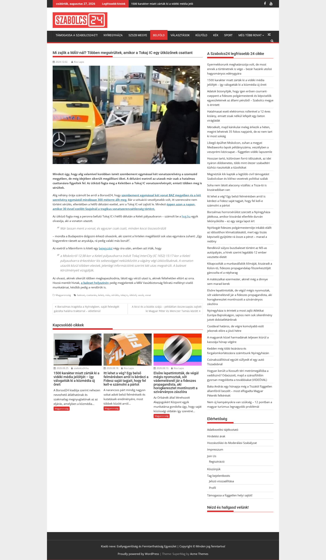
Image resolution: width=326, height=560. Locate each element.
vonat (148, 295)
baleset (81, 295)
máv (107, 295)
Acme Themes (199, 554)
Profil (212, 488)
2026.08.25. (62, 368)
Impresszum (215, 449)
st (111, 248)
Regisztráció (217, 461)
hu (189, 216)
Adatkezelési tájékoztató (222, 429)
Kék (215, 35)
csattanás (91, 295)
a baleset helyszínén (95, 283)
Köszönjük (214, 469)
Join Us (211, 456)
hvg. (184, 216)
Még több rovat (250, 35)
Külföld (201, 35)
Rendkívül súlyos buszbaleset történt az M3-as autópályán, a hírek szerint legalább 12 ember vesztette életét (237, 252)
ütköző (132, 295)
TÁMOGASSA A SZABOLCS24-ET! (77, 35)
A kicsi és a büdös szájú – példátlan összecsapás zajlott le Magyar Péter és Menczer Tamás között (166, 309)
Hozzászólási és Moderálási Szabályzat (232, 443)
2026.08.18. (112, 368)
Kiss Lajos (79, 61)
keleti (101, 295)
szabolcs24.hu (81, 368)
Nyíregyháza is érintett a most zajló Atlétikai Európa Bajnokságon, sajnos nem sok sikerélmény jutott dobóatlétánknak (239, 315)
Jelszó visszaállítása (221, 481)
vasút (141, 295)
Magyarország (63, 295)
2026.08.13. (162, 368)
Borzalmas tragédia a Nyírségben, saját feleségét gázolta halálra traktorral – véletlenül (86, 309)
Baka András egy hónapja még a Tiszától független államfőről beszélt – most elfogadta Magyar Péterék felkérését (239, 390)
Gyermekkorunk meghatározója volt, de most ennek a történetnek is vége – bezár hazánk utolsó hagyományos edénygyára (239, 68)
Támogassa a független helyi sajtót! (229, 495)
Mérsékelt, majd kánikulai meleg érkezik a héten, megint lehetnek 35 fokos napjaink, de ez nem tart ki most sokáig (239, 131)
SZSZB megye (137, 35)
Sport (228, 35)
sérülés (115, 295)
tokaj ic (124, 295)
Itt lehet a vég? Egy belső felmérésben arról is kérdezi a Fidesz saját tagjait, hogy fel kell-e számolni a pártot (236, 200)
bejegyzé (104, 248)
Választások (180, 35)
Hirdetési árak (216, 436)
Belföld (159, 35)
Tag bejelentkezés (218, 476)
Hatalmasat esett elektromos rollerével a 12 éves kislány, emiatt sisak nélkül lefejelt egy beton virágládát (238, 115)
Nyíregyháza (113, 35)
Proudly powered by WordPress (138, 554)
